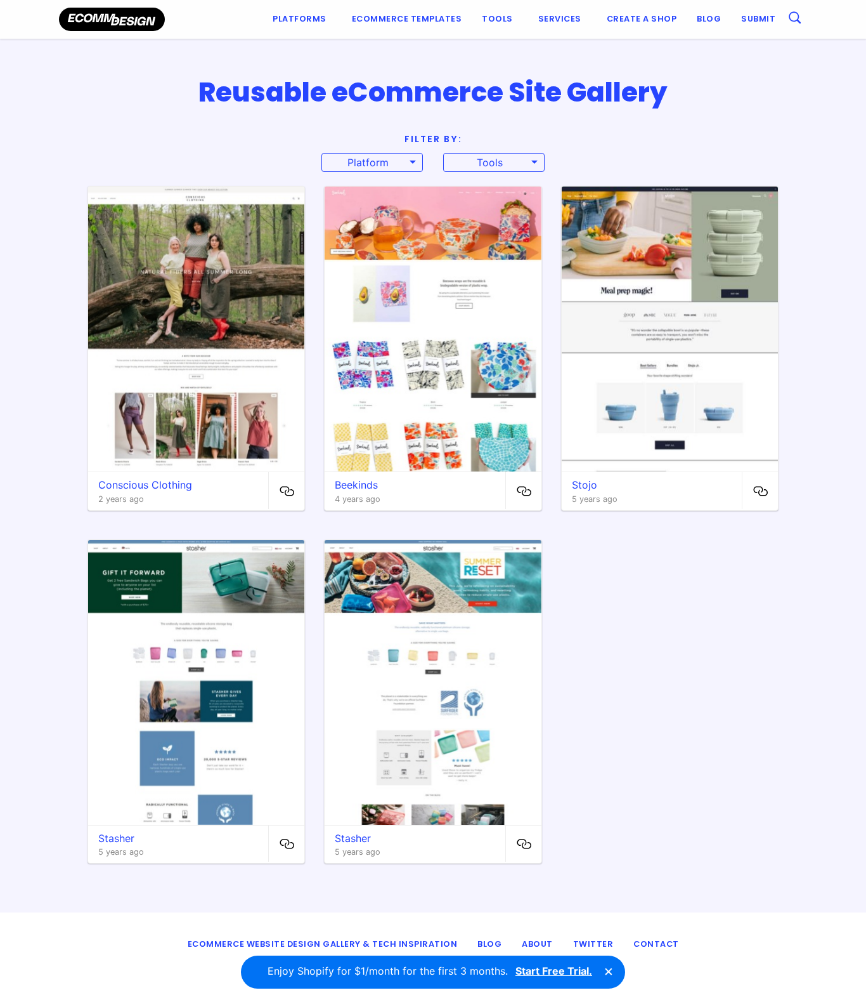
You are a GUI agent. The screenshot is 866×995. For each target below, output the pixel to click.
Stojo (584, 484)
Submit (758, 18)
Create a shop (642, 18)
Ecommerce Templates (407, 18)
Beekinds (356, 484)
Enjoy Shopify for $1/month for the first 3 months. (430, 971)
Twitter (593, 944)
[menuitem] (302, 19)
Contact (656, 944)
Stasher (116, 838)
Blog (709, 18)
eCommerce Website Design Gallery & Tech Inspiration (323, 944)
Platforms (299, 18)
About (537, 944)
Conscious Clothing (145, 484)
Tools (497, 18)
